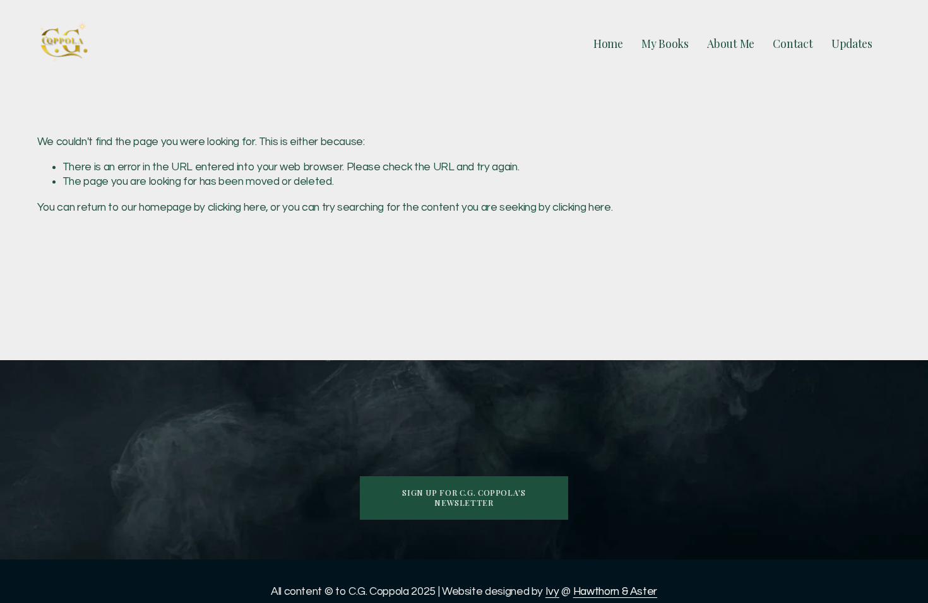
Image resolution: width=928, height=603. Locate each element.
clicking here (237, 207)
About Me (730, 43)
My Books (665, 43)
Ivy (552, 591)
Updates (851, 43)
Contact (792, 43)
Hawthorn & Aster (615, 591)
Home (608, 43)
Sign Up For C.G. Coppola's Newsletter (463, 498)
